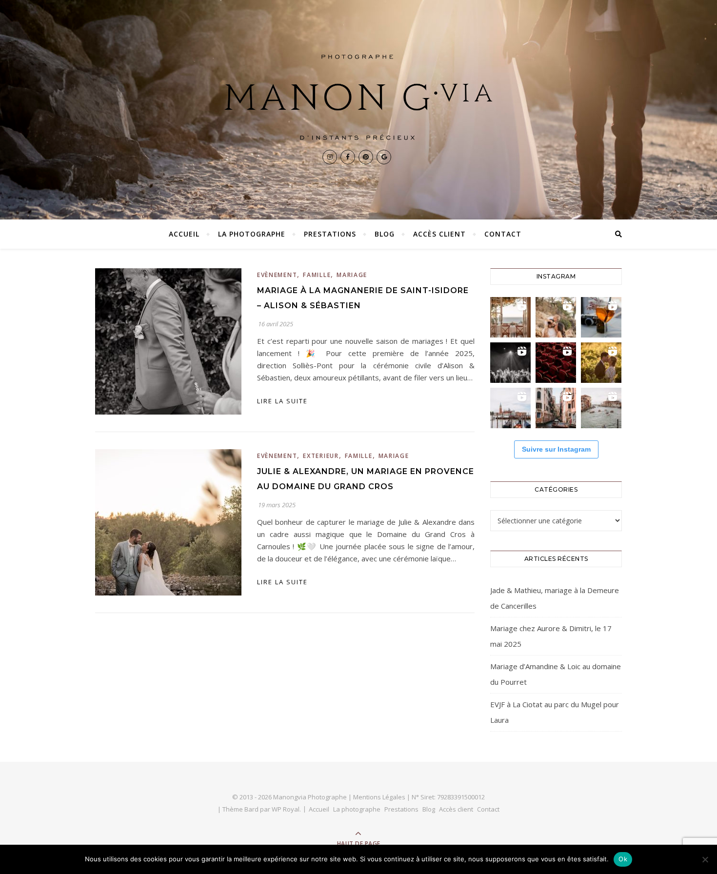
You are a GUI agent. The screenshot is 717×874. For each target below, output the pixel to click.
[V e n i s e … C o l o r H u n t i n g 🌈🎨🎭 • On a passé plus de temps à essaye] (601, 317)
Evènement (277, 275)
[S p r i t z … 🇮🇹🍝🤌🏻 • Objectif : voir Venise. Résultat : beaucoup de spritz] (556, 408)
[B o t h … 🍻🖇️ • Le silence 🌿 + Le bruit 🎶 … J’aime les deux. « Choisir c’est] (556, 317)
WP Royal (285, 809)
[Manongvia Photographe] (358, 97)
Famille (317, 275)
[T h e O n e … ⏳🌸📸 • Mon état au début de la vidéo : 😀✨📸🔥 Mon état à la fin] (601, 362)
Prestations (330, 233)
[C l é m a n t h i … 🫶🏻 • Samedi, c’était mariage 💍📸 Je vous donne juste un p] (510, 317)
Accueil (184, 233)
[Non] (705, 859)
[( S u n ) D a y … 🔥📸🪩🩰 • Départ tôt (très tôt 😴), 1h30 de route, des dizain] (556, 362)
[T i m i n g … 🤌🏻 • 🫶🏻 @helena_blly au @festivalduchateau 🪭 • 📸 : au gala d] (510, 362)
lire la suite (282, 401)
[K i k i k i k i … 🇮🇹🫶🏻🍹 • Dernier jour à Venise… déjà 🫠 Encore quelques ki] (510, 408)
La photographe (251, 233)
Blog (385, 233)
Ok (622, 859)
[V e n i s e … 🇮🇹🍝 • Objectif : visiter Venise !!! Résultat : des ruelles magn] (601, 408)
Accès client (439, 233)
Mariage (352, 275)
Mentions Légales (379, 797)
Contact (502, 233)
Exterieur (321, 456)
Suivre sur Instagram (556, 449)
